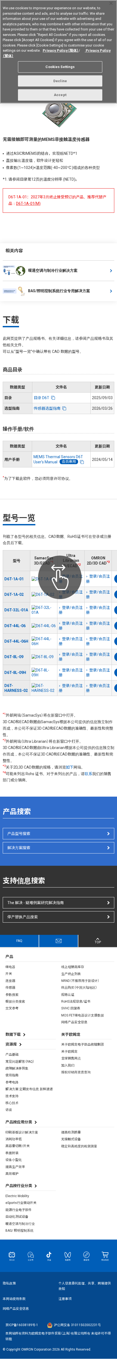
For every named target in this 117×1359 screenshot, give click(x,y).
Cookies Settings (60, 67)
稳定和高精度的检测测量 (79, 1146)
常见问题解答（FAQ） (19, 1062)
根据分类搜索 (15, 1001)
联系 (88, 774)
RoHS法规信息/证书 (75, 1001)
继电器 (10, 967)
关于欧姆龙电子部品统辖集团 (82, 1044)
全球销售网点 (71, 1058)
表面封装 (12, 1153)
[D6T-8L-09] (44, 656)
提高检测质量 (71, 1132)
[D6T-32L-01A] (44, 610)
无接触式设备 (71, 1139)
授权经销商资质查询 (76, 1072)
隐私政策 (9, 1283)
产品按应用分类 (18, 1122)
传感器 (10, 988)
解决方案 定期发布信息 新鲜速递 (29, 1089)
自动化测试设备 (16, 1217)
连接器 (10, 981)
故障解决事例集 (16, 1068)
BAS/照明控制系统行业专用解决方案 (59, 291)
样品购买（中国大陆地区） (79, 988)
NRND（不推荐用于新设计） (80, 981)
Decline (60, 81)
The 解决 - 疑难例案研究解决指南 (35, 903)
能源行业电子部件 (18, 1210)
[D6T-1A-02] (44, 594)
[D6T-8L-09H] (44, 672)
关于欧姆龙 (69, 1051)
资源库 (11, 1044)
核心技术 (12, 1103)
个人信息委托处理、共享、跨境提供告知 (85, 1286)
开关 (8, 974)
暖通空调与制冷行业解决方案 (53, 270)
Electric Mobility (17, 1196)
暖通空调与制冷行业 (20, 1224)
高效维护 (12, 1174)
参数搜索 (12, 995)
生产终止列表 (71, 974)
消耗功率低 (13, 1139)
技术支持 (12, 1096)
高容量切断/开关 (17, 1146)
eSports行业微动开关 (20, 1203)
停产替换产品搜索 (22, 917)
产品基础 (12, 1054)
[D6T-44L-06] (44, 625)
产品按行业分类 (18, 1186)
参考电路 (12, 1082)
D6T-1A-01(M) (28, 203)
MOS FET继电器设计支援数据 (82, 1015)
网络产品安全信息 (74, 1022)
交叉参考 (12, 1008)
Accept (60, 95)
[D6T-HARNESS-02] (44, 688)
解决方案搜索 (18, 848)
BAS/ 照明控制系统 (19, 1230)
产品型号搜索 (18, 833)
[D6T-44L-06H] (44, 641)
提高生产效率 (15, 1167)
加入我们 (67, 1065)
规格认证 (67, 995)
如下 (69, 767)
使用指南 (12, 1075)
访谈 (8, 1110)
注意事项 (65, 1299)
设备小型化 (13, 1160)
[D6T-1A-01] (44, 579)
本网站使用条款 (14, 1299)
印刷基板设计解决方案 (21, 1132)
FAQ (19, 941)
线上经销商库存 (72, 967)
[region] (58, 51)
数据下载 (13, 1034)
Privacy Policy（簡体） (61, 50)
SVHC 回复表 (70, 1008)
